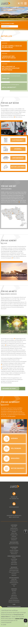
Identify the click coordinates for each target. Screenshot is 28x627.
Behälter (14, 531)
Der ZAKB (14, 548)
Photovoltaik (14, 559)
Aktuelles (14, 590)
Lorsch (10, 212)
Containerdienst (14, 530)
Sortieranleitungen (14, 570)
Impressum (14, 595)
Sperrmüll (14, 526)
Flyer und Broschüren (14, 572)
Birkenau (17, 216)
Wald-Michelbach (22, 217)
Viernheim (9, 217)
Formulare (14, 573)
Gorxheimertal (18, 219)
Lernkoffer (14, 584)
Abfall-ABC (14, 579)
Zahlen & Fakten (14, 552)
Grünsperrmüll (14, 534)
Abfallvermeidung (14, 568)
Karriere (14, 593)
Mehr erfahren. (18, 117)
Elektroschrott (14, 528)
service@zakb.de (14, 507)
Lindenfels (18, 209)
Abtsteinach (20, 219)
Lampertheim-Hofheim (4, 213)
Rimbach (19, 213)
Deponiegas (14, 562)
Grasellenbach (22, 213)
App (14, 585)
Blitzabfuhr (14, 539)
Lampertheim (7, 215)
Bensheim (12, 210)
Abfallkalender (14, 581)
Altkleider (14, 536)
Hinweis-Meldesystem (14, 600)
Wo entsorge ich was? (8, 23)
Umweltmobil (14, 538)
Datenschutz (14, 597)
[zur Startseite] (5, 3)
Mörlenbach (17, 214)
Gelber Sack (14, 533)
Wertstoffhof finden (14, 543)
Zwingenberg (13, 207)
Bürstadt (7, 212)
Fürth (19, 211)
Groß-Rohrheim (6, 208)
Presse (14, 592)
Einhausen (9, 210)
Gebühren (14, 575)
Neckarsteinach (22, 226)
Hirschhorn (24, 224)
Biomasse (14, 560)
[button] (25, 3)
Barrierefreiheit (14, 598)
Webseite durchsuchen (14, 602)
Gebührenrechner (14, 582)
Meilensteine (14, 553)
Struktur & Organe (14, 550)
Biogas (14, 557)
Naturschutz (14, 564)
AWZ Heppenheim (13, 212)
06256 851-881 (14, 497)
